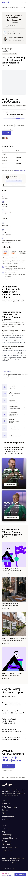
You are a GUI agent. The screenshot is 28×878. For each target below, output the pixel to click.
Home (3, 777)
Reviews (5, 810)
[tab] (5, 252)
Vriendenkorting (8, 816)
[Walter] (5, 2)
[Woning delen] (22, 7)
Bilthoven (8, 7)
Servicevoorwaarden (9, 847)
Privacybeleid (7, 844)
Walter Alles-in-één (9, 807)
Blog (3, 832)
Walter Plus (6, 804)
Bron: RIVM (4, 278)
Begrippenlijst (7, 835)
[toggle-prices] (7, 26)
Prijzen (4, 813)
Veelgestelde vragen (9, 838)
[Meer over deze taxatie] (15, 53)
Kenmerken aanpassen (19, 170)
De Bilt (3, 7)
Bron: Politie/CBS (11, 278)
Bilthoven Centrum (16, 7)
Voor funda (6, 819)
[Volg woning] (24, 7)
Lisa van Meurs (20, 40)
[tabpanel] (14, 267)
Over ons (5, 828)
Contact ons (6, 841)
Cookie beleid (7, 850)
